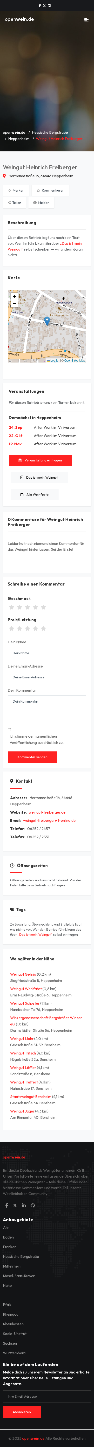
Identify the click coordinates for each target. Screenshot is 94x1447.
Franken (9, 1246)
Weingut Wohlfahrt (26, 988)
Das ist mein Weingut (42, 477)
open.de (19, 19)
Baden (8, 1237)
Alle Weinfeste (37, 494)
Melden (43, 202)
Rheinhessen (13, 1323)
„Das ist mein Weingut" (35, 934)
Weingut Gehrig (23, 974)
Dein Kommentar (22, 690)
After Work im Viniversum (55, 427)
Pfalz (7, 1304)
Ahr (6, 1227)
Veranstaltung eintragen (43, 460)
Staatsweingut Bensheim (31, 1096)
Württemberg (14, 1353)
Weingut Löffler (23, 1067)
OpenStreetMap (74, 360)
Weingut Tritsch (23, 1053)
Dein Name (17, 641)
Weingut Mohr (22, 1038)
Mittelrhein (11, 1266)
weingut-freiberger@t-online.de (49, 820)
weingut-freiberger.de (47, 812)
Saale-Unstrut (15, 1333)
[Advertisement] (47, 76)
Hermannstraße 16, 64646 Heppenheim (40, 175)
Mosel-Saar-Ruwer (19, 1275)
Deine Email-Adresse (25, 666)
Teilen (16, 202)
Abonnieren (22, 1412)
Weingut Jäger (22, 1111)
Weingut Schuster (25, 1003)
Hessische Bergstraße (50, 132)
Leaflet (54, 360)
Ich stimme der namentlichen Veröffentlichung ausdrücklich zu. (37, 739)
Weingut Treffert (24, 1082)
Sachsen (10, 1343)
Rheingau (10, 1314)
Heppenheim (18, 138)
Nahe (7, 1285)
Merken (18, 190)
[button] (47, 321)
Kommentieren (52, 190)
